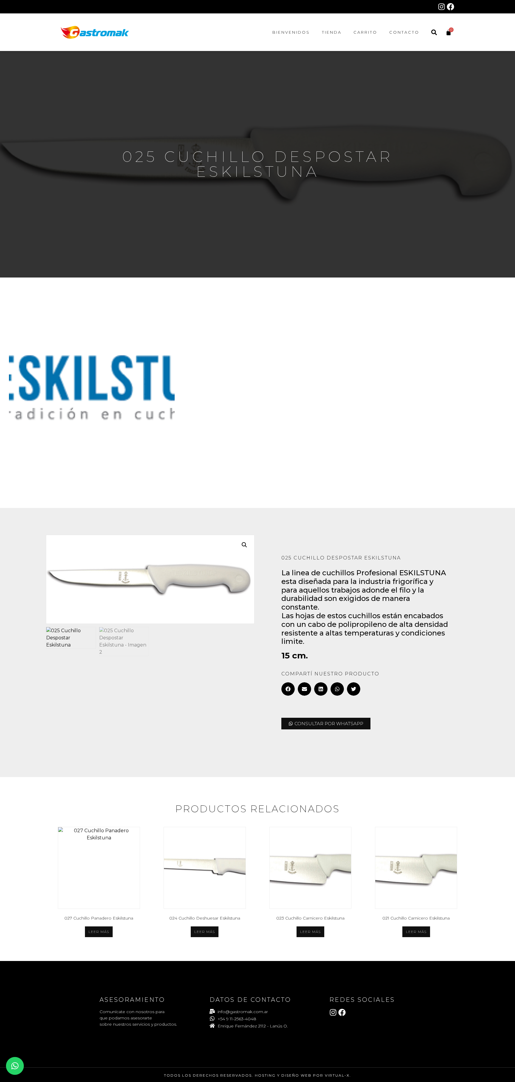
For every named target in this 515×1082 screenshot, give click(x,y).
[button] (244, 545)
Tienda (332, 32)
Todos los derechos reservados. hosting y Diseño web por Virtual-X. (257, 1075)
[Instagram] (441, 6)
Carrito (365, 32)
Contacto (404, 32)
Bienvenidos (291, 32)
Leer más (99, 931)
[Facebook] (450, 6)
